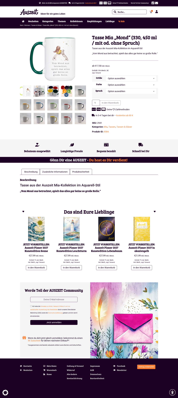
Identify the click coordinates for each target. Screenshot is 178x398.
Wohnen (27, 25)
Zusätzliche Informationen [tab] (55, 172)
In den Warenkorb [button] (36, 267)
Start (21, 25)
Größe (99, 78)
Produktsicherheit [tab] (80, 172)
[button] (5, 392)
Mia (106, 127)
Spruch (99, 91)
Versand (98, 73)
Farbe (99, 84)
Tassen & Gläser (36, 25)
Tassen (112, 127)
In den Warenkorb (110, 103)
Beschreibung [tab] (31, 172)
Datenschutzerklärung (55, 313)
